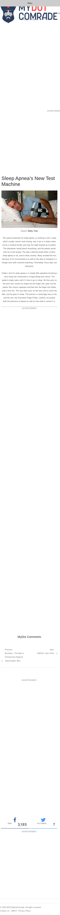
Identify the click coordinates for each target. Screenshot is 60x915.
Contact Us (4, 911)
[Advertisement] (11, 65)
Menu (30, 3)
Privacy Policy (24, 911)
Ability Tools (33, 231)
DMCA (14, 911)
